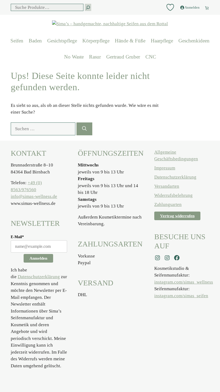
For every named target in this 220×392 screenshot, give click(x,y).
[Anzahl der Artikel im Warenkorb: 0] (207, 6)
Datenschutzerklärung (39, 276)
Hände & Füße (130, 40)
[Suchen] (84, 128)
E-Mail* (17, 237)
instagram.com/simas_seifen (181, 295)
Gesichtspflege (62, 40)
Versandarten (166, 186)
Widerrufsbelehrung (173, 195)
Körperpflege (95, 40)
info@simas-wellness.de (34, 196)
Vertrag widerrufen (177, 216)
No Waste (74, 57)
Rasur (95, 57)
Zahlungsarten (168, 204)
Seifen (16, 40)
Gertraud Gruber (123, 57)
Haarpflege (162, 40)
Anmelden (38, 258)
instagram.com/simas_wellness (183, 282)
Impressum (164, 167)
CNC (150, 57)
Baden (35, 40)
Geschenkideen (194, 40)
